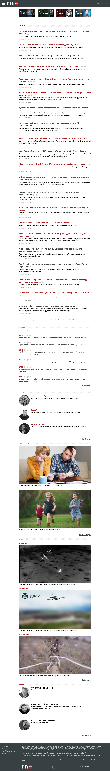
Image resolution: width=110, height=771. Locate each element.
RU (102, 3)
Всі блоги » (86, 439)
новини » (22, 327)
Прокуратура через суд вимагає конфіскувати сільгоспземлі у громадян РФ (50, 345)
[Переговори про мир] (64, 16)
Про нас (5, 747)
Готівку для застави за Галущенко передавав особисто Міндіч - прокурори (52, 362)
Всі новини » (86, 386)
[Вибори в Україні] (83, 16)
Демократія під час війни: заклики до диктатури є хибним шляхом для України (58, 426)
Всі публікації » (85, 535)
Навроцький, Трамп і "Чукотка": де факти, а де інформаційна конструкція (56, 412)
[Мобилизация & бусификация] (46, 16)
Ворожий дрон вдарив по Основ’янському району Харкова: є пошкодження (52, 337)
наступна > (73, 319)
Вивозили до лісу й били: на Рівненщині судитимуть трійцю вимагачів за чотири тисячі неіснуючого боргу (55, 380)
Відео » (22, 539)
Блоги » (22, 392)
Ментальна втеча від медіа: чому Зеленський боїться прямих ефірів (55, 398)
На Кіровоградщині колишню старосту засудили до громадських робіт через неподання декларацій (51, 353)
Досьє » (22, 684)
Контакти (5, 748)
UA (98, 3)
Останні (21, 330)
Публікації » (24, 443)
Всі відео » (86, 680)
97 (63, 319)
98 (66, 319)
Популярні (28, 330)
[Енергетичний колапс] (27, 16)
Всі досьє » (86, 735)
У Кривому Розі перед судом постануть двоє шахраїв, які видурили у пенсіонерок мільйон (53, 370)
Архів (4, 754)
